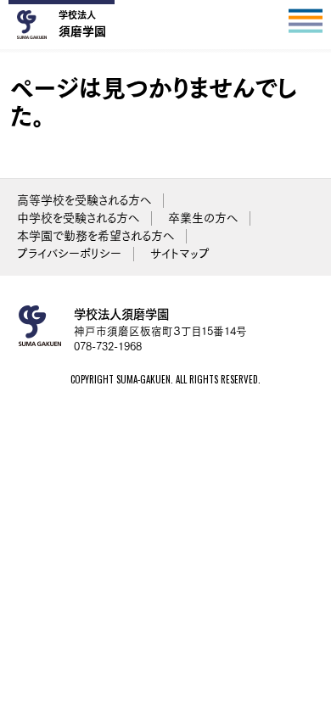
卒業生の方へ (203, 218)
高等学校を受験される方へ (84, 200)
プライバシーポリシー (69, 254)
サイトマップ (180, 254)
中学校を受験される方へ (78, 218)
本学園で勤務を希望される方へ (95, 236)
